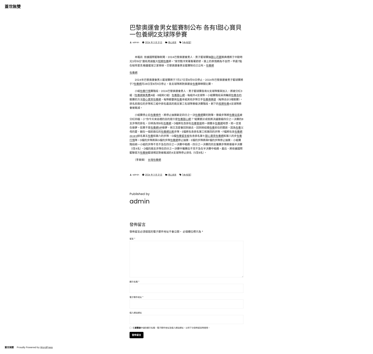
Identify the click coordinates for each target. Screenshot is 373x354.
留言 (132, 238)
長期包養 (224, 104)
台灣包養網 (154, 160)
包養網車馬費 (143, 95)
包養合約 (236, 95)
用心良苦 (172, 42)
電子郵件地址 (136, 297)
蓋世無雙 (13, 6)
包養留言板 (182, 136)
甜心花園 (216, 57)
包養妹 (144, 152)
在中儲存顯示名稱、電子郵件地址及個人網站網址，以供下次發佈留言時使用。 (171, 328)
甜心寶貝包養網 (152, 99)
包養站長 (234, 115)
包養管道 (196, 123)
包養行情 (145, 91)
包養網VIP (156, 127)
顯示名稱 (134, 281)
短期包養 (163, 61)
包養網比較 (167, 131)
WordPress (46, 347)
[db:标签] (186, 42)
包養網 (210, 65)
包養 (195, 84)
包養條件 (156, 115)
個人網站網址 (136, 312)
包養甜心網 (178, 95)
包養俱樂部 (209, 99)
